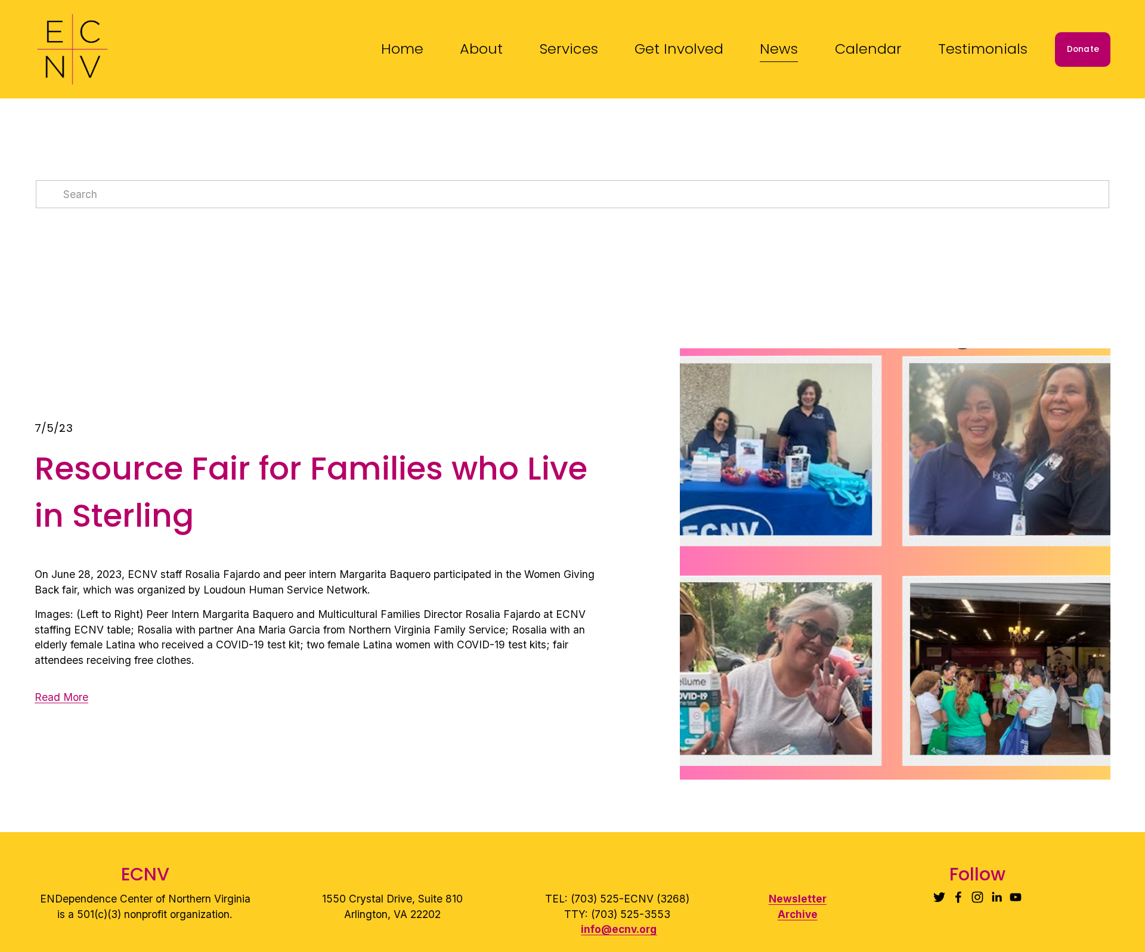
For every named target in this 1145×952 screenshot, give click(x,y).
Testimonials (983, 48)
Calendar (868, 48)
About (481, 48)
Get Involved (679, 48)
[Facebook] (958, 897)
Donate (1083, 49)
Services (569, 48)
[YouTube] (1016, 897)
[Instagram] (977, 897)
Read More (61, 697)
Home (402, 48)
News (779, 48)
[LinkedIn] (996, 897)
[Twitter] (939, 897)
